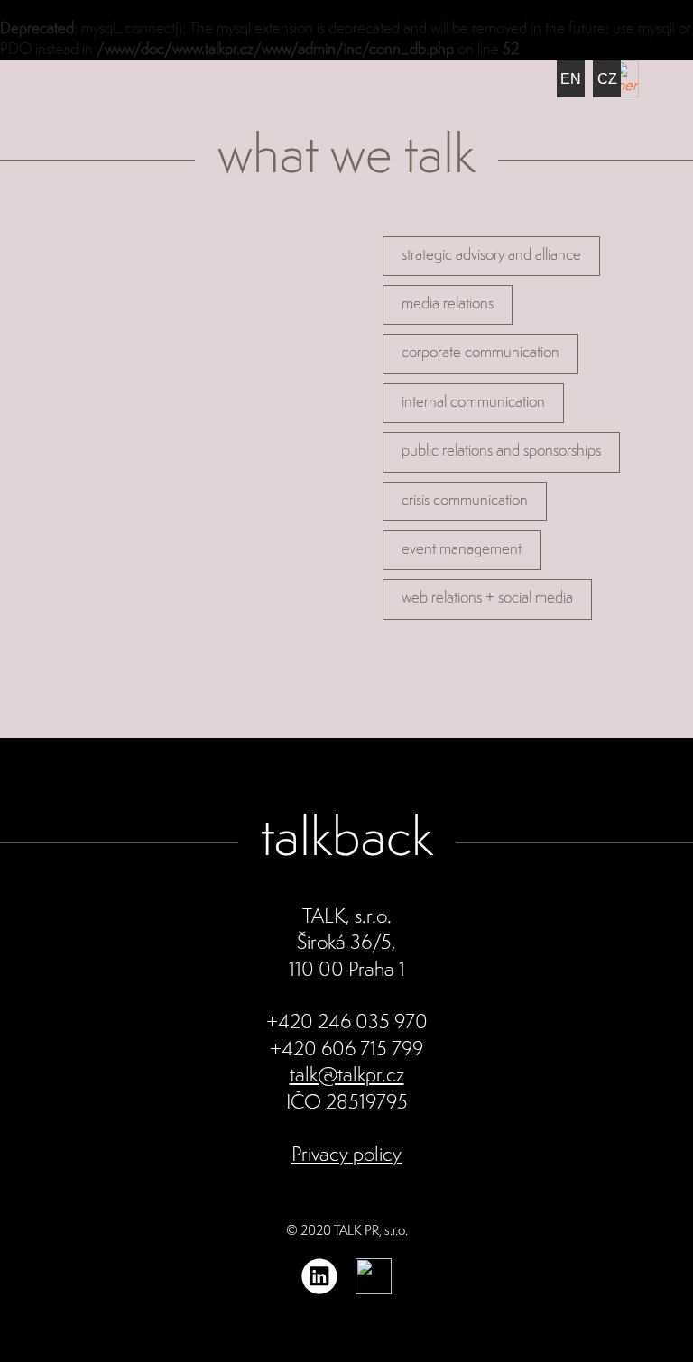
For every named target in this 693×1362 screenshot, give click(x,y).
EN (570, 79)
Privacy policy (346, 1155)
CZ (607, 79)
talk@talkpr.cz (347, 1076)
